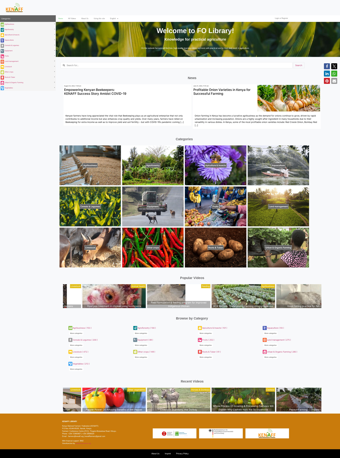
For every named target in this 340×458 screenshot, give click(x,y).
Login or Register (281, 18)
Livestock (8, 67)
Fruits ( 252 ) (208, 340)
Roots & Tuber (10, 77)
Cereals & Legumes (12, 45)
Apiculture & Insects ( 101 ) (214, 328)
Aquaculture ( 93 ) (275, 328)
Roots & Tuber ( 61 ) (211, 352)
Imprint (168, 453)
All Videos (72, 19)
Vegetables (9, 88)
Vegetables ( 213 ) (81, 363)
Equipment (8, 51)
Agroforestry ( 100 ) (147, 328)
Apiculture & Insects (12, 35)
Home (60, 19)
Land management (11, 61)
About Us (84, 19)
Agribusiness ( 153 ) (82, 328)
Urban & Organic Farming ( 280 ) (282, 352)
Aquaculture (9, 40)
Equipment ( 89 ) (145, 340)
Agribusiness (9, 24)
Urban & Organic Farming (14, 82)
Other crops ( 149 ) (146, 352)
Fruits (7, 56)
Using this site (99, 19)
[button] (327, 66)
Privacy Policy (182, 453)
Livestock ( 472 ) (80, 352)
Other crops (9, 72)
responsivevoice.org (83, 443)
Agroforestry (9, 29)
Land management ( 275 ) (279, 340)
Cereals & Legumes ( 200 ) (85, 340)
